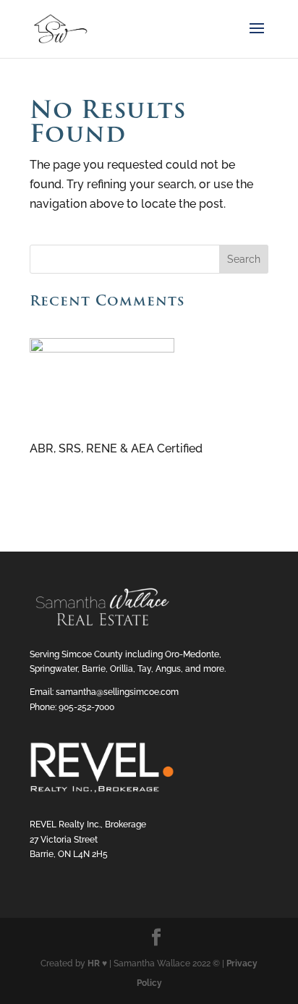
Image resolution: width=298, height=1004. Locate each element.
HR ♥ (97, 963)
